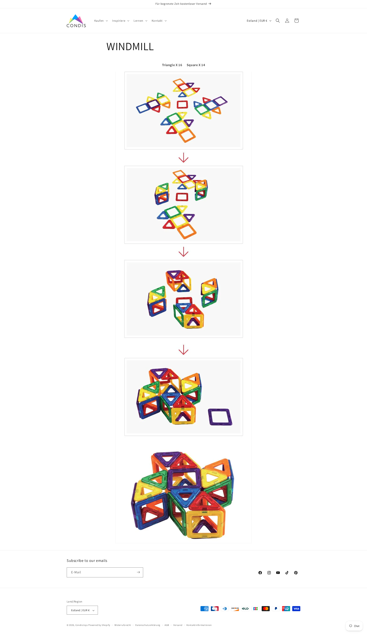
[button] (101, 20)
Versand (177, 625)
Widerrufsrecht (122, 625)
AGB (167, 625)
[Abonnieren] (138, 572)
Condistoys (81, 625)
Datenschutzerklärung (147, 625)
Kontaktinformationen (199, 625)
